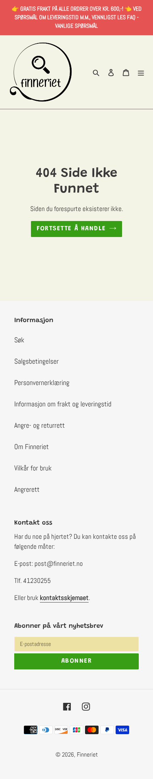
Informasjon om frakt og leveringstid (62, 404)
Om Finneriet (31, 446)
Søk (19, 339)
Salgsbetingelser (36, 361)
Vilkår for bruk (33, 468)
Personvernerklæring (41, 382)
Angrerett (26, 489)
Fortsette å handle (71, 229)
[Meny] (140, 72)
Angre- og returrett (39, 425)
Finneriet (87, 754)
